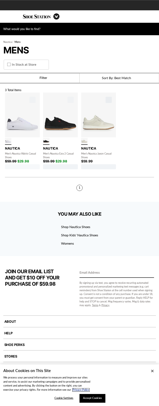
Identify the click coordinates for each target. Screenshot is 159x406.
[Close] (152, 371)
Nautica (7, 42)
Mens (17, 42)
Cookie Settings (63, 398)
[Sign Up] (149, 273)
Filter (43, 78)
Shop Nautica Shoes (75, 227)
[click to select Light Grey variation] (84, 141)
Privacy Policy (81, 390)
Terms (95, 305)
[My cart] (153, 16)
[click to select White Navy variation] (8, 141)
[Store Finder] (15, 16)
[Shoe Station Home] (41, 16)
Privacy (105, 305)
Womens (67, 243)
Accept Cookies (92, 398)
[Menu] (6, 16)
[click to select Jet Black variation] (46, 141)
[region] (79, 385)
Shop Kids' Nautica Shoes (79, 235)
